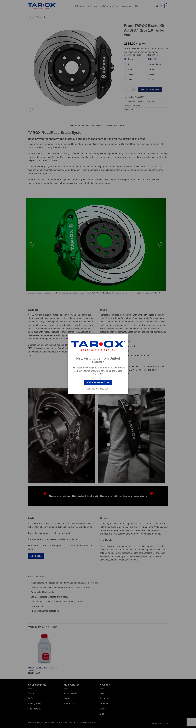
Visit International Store (98, 382)
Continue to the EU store (98, 389)
